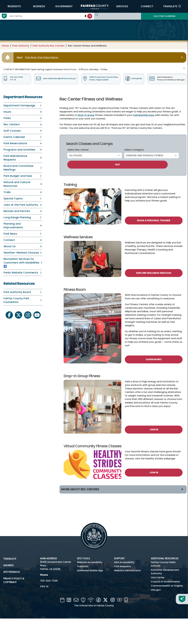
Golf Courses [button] (12, 130)
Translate (9, 558)
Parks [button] (7, 118)
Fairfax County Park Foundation (16, 300)
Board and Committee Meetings (18, 167)
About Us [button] (10, 246)
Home (5, 45)
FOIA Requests (122, 566)
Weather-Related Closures (21, 252)
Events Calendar (14, 137)
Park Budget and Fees (18, 176)
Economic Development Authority (165, 571)
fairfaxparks (136, 78)
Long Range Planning (17, 217)
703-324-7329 (49, 580)
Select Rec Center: (78, 149)
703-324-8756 (16, 77)
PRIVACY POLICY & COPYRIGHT (13, 580)
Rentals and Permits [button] (17, 211)
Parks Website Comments (21, 272)
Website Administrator (127, 570)
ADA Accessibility (124, 562)
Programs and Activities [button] (19, 149)
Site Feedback (11, 572)
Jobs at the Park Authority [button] (21, 205)
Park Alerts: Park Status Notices (41, 57)
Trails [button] (7, 192)
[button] (14, 6)
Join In (153, 429)
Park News (10, 233)
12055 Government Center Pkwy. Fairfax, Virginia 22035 (103, 78)
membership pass (144, 115)
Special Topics (13, 198)
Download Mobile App (90, 570)
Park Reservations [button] (15, 143)
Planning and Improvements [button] (13, 225)
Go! (117, 164)
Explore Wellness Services (153, 273)
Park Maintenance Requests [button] (15, 157)
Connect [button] (9, 240)
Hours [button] (7, 112)
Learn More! (154, 359)
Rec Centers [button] (12, 124)
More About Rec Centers (80, 489)
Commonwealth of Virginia (167, 585)
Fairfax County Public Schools (163, 564)
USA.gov (156, 590)
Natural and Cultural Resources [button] (17, 184)
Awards (8, 565)
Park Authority (20, 45)
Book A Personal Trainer (153, 220)
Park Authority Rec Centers (48, 45)
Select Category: (134, 149)
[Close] (182, 57)
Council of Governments (165, 581)
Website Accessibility (89, 562)
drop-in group (86, 115)
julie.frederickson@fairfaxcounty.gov (59, 78)
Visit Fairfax (157, 577)
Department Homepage (19, 105)
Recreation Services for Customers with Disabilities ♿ (21, 262)
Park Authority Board (17, 292)
